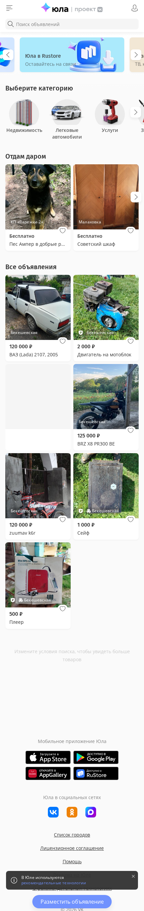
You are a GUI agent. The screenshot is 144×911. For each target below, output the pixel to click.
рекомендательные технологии (53, 883)
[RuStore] (96, 773)
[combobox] (72, 24)
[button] (62, 231)
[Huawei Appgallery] (48, 773)
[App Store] (48, 757)
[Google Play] (96, 757)
